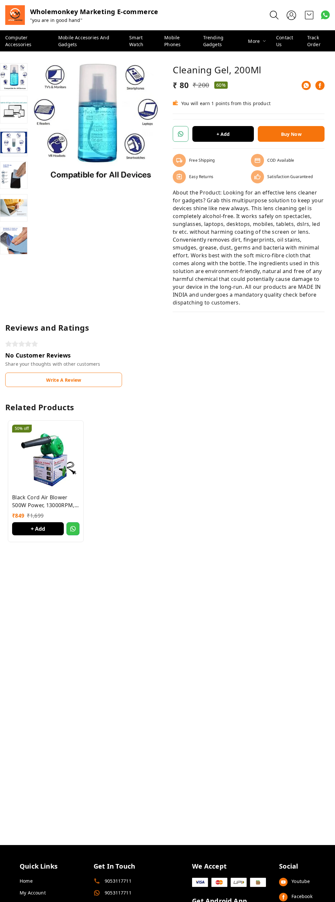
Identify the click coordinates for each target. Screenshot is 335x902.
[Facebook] (320, 85)
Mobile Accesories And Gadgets (83, 40)
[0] (309, 15)
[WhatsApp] (306, 85)
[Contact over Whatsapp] (325, 14)
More (254, 41)
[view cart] (309, 15)
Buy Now (291, 134)
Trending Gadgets (213, 40)
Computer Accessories (18, 40)
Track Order (314, 40)
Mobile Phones (172, 40)
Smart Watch (136, 40)
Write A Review (63, 380)
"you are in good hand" (56, 20)
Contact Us (284, 40)
